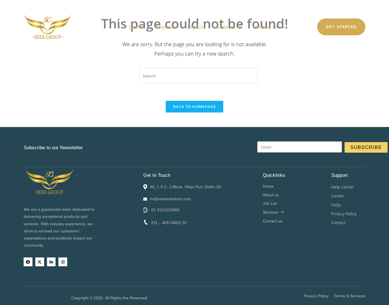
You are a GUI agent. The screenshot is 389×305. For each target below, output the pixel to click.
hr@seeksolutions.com (170, 198)
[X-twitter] (39, 261)
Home (136, 26)
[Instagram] (62, 261)
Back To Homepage (194, 106)
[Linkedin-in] (51, 261)
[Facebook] (28, 261)
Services (226, 26)
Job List (196, 26)
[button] (297, 212)
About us (165, 26)
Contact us (265, 26)
